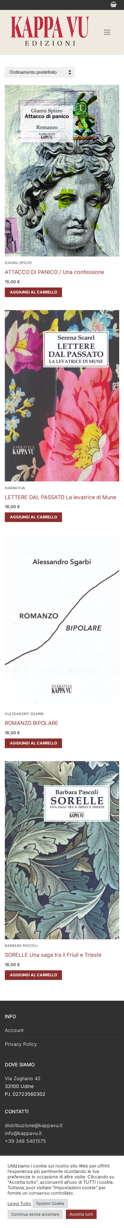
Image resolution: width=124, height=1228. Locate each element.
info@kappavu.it (23, 1133)
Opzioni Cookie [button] (50, 1203)
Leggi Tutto (19, 1203)
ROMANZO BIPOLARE (31, 723)
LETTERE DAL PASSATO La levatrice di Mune (60, 497)
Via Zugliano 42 (23, 1078)
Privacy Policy (21, 1044)
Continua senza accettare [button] (35, 1214)
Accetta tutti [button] (81, 1214)
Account (14, 1030)
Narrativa (15, 488)
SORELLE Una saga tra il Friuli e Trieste (53, 955)
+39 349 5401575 (25, 1141)
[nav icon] (107, 32)
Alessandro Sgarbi (24, 714)
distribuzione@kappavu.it (34, 1125)
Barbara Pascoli (21, 946)
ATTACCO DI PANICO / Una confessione (54, 272)
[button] (33, 292)
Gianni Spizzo (18, 263)
